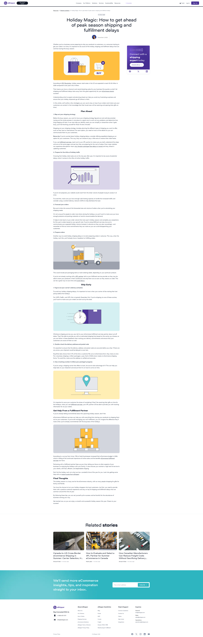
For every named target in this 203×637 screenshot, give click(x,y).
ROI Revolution (66, 83)
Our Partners (81, 613)
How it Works (81, 616)
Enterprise (129, 3)
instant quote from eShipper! (70, 474)
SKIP (99, 616)
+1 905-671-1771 (61, 615)
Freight (99, 622)
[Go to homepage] (9, 3)
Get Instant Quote (22, 3)
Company (78, 3)
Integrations (121, 622)
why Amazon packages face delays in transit (89, 146)
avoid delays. (81, 281)
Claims (119, 616)
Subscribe (142, 585)
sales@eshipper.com (140, 617)
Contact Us (121, 613)
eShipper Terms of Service (84, 625)
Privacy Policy (56, 634)
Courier (99, 619)
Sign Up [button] (195, 3)
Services (101, 3)
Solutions (94, 3)
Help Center (121, 619)
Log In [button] (188, 3)
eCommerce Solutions (83, 622)
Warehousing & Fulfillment (104, 627)
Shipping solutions (64, 10)
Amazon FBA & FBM (103, 625)
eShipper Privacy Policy (83, 627)
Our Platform (86, 3)
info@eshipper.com (62, 620)
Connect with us (136, 65)
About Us (80, 610)
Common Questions (123, 610)
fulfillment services (65, 142)
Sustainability (109, 3)
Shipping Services (82, 619)
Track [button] (182, 3)
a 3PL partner (79, 276)
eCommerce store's (108, 91)
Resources (117, 3)
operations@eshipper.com (141, 622)
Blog (99, 610)
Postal (99, 613)
